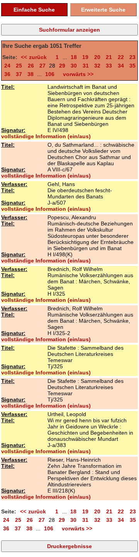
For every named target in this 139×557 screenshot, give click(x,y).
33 (109, 66)
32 (97, 66)
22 (121, 57)
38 (30, 74)
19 (85, 57)
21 (109, 57)
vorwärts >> (76, 74)
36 (7, 74)
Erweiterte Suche (103, 10)
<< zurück (35, 57)
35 (132, 66)
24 (7, 66)
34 (121, 66)
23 (132, 57)
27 (42, 66)
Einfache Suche (34, 10)
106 (49, 74)
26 (31, 66)
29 (62, 66)
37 (19, 74)
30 (74, 66)
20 (97, 57)
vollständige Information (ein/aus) (46, 136)
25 (19, 66)
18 (74, 57)
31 (86, 66)
